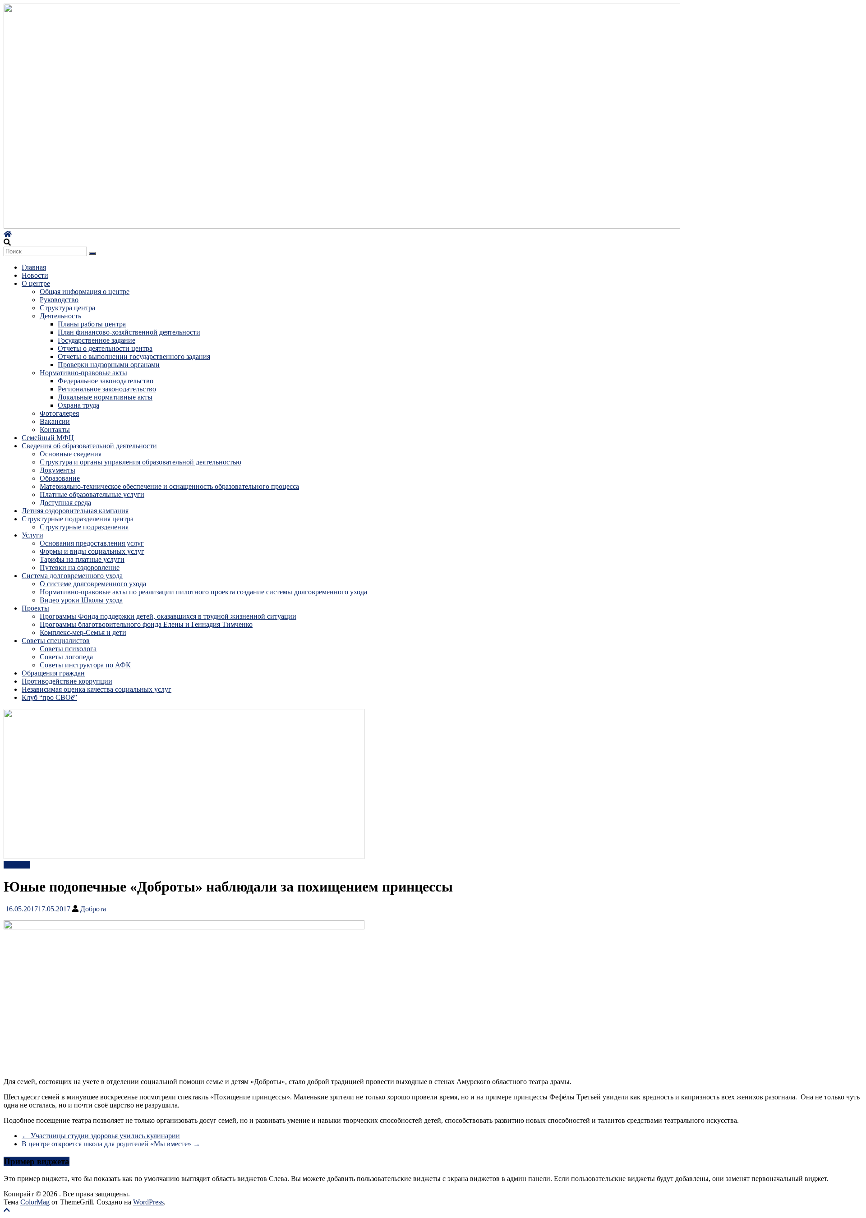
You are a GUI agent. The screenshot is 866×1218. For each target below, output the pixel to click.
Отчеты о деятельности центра (105, 348)
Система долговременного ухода (72, 575)
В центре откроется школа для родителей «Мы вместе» (111, 1144)
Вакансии (55, 421)
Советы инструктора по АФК (85, 665)
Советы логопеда (66, 657)
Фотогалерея (59, 413)
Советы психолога (68, 649)
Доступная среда (65, 502)
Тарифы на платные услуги (82, 559)
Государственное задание (96, 340)
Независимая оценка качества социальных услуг (96, 689)
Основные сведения (70, 454)
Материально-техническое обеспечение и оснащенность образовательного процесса (169, 486)
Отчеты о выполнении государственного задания (134, 356)
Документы (57, 470)
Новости (35, 275)
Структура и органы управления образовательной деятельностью (140, 462)
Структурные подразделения (84, 527)
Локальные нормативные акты (105, 397)
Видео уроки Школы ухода (81, 600)
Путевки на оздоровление (80, 567)
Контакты (55, 429)
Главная (34, 267)
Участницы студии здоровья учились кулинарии (101, 1136)
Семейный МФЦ (48, 437)
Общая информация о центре (84, 291)
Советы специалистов (56, 640)
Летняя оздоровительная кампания (75, 511)
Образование (60, 478)
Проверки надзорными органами (109, 364)
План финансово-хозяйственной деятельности (129, 332)
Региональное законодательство (107, 389)
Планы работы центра (92, 324)
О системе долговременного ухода (93, 584)
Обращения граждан (53, 673)
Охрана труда (78, 405)
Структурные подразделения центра (78, 519)
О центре (36, 283)
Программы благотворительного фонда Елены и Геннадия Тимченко (146, 624)
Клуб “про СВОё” (49, 697)
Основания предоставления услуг (92, 543)
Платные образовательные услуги (92, 494)
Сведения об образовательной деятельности (89, 446)
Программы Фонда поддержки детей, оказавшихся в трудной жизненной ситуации (168, 616)
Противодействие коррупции (67, 681)
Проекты (35, 608)
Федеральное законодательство (105, 381)
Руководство (59, 299)
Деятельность (60, 316)
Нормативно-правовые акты (83, 373)
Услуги (32, 535)
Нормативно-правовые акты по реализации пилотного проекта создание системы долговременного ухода (203, 592)
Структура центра (67, 308)
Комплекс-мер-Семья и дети (83, 632)
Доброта (93, 909)
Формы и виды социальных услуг (92, 551)
